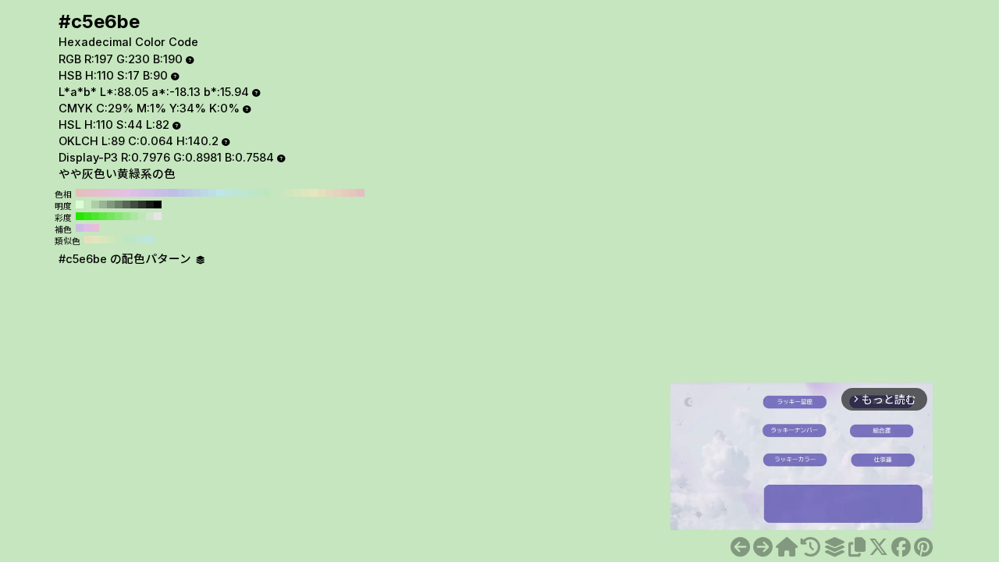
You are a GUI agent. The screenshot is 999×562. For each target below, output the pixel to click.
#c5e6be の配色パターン (126, 259)
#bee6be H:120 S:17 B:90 (267, 193)
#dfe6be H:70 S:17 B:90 (306, 193)
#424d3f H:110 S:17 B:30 (134, 204)
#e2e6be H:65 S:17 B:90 (96, 240)
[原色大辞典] (787, 547)
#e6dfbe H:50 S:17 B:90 (321, 193)
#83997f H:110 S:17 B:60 (111, 204)
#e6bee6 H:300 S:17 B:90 (126, 193)
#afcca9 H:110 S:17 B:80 (95, 204)
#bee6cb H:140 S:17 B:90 (251, 193)
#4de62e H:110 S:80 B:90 (95, 216)
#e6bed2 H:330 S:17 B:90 (103, 193)
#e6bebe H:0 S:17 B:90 (360, 193)
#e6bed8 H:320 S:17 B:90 (111, 193)
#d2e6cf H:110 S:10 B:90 (150, 216)
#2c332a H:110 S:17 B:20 (142, 204)
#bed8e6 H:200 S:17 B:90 (204, 193)
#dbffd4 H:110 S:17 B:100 (80, 204)
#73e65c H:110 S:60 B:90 (111, 216)
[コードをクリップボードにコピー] (857, 547)
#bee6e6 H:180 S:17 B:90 (220, 193)
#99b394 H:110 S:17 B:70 (103, 204)
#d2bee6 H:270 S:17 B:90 (150, 193)
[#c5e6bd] (740, 547)
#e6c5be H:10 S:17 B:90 (353, 193)
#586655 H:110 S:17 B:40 (126, 204)
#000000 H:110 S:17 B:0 (158, 204)
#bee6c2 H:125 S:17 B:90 (127, 240)
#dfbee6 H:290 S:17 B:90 (134, 193)
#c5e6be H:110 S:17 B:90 (275, 193)
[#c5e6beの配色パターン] (834, 547)
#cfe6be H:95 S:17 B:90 (112, 240)
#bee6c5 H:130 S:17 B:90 (259, 193)
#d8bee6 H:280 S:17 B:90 (142, 193)
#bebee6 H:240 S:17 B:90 (173, 193)
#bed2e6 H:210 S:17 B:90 (197, 193)
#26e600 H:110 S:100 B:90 (80, 216)
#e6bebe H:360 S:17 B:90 (80, 193)
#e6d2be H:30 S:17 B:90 (337, 193)
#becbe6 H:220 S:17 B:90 (189, 193)
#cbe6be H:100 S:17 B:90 (282, 193)
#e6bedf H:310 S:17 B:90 (119, 193)
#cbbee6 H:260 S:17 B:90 (158, 193)
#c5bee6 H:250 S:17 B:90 (165, 193)
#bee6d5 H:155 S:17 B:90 (143, 240)
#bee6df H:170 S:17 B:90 (228, 193)
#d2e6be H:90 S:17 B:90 (290, 193)
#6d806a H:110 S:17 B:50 (119, 204)
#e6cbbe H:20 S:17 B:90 (345, 193)
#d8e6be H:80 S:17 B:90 (298, 193)
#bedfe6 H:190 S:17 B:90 (212, 193)
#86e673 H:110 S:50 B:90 (119, 216)
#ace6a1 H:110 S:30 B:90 (134, 216)
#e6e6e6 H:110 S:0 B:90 (158, 216)
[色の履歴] (810, 547)
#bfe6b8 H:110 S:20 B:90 (142, 216)
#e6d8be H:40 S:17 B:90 (329, 193)
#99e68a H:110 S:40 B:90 (126, 216)
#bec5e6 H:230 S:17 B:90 (181, 193)
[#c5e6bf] (763, 547)
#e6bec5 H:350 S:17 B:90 (87, 193)
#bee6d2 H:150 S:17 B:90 (243, 193)
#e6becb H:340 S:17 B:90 (95, 193)
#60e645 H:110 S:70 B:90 (103, 216)
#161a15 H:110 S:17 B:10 (150, 204)
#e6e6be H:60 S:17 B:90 (314, 193)
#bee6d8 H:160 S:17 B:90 (236, 193)
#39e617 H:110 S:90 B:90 (87, 216)
